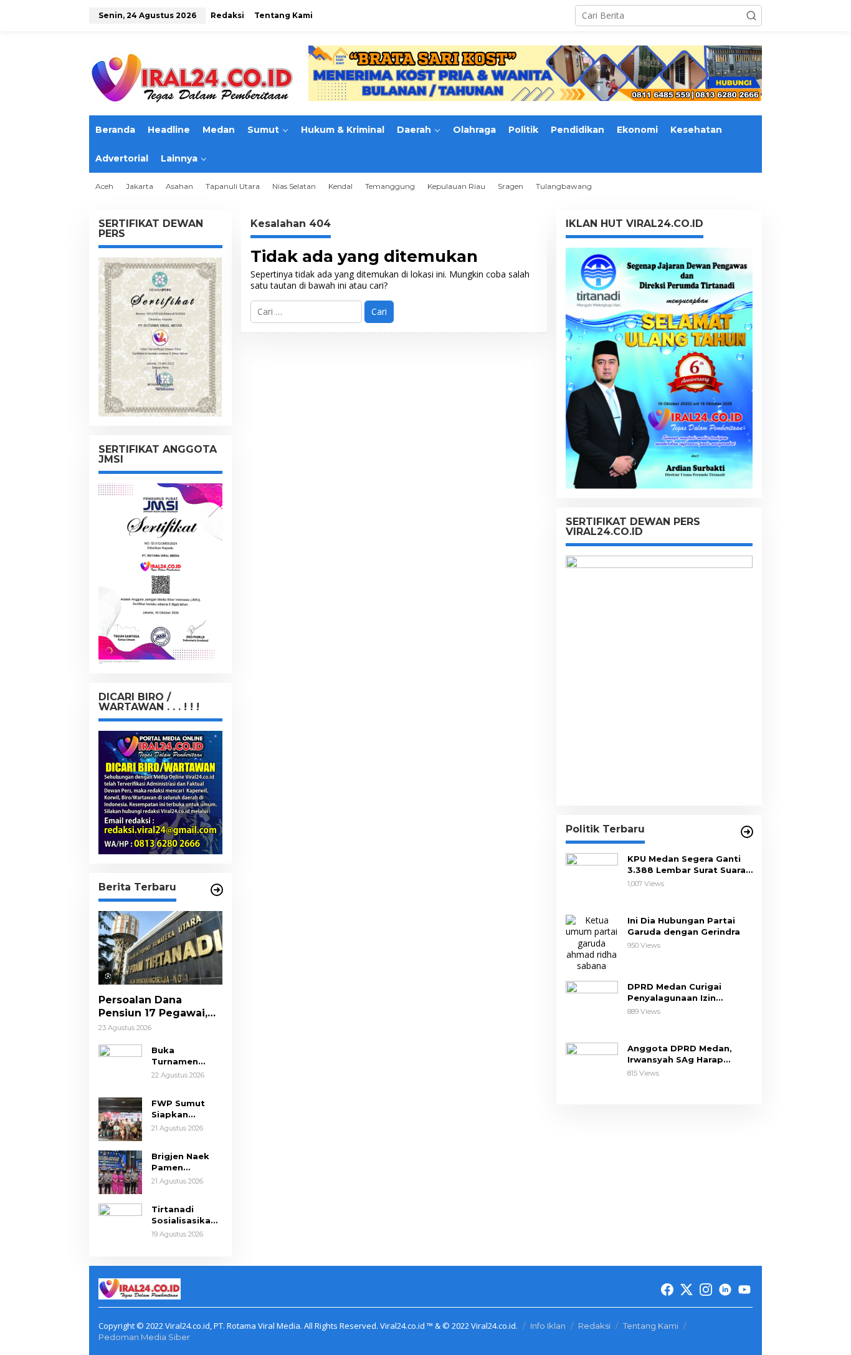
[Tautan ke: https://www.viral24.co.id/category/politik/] (746, 831)
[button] (751, 15)
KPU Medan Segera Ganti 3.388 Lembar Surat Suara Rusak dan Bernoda (686, 864)
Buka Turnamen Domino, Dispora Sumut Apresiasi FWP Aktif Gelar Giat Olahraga (185, 1056)
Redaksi (594, 1326)
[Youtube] (744, 1289)
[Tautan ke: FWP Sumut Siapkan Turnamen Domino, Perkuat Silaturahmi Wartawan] (120, 1118)
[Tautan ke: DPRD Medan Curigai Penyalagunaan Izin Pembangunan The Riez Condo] (592, 1006)
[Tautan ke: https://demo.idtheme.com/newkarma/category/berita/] (216, 889)
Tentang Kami (650, 1326)
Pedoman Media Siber (144, 1337)
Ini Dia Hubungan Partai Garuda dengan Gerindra (683, 926)
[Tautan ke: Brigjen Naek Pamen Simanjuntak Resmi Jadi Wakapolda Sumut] (120, 1171)
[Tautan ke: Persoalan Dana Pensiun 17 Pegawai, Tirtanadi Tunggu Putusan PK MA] (160, 948)
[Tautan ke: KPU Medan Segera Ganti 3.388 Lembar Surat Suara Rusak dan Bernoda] (592, 878)
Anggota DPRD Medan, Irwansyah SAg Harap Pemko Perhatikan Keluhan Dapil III (689, 1054)
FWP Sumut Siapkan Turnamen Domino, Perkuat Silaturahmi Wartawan (178, 1109)
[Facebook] (667, 1289)
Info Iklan (548, 1326)
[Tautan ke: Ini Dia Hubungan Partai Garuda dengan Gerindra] (592, 942)
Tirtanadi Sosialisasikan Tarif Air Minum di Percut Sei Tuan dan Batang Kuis (186, 1215)
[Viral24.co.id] (192, 78)
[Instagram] (706, 1289)
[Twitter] (686, 1289)
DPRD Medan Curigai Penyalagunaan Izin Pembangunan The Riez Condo (681, 992)
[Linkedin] (725, 1289)
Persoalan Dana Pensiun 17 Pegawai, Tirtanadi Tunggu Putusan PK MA (152, 1007)
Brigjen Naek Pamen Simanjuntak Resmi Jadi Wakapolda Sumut (180, 1162)
